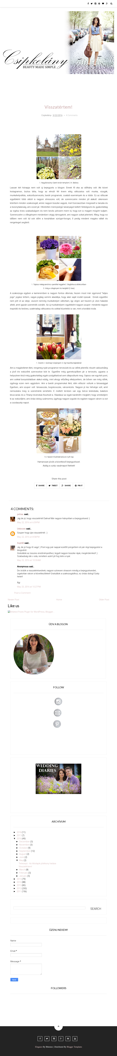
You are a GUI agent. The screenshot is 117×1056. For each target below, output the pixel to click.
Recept (83, 78)
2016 (19, 838)
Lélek (8, 78)
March (22, 869)
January (23, 876)
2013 (19, 885)
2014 (19, 882)
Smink (19, 78)
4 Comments (72, 115)
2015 (19, 879)
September (25, 851)
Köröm (41, 78)
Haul (72, 78)
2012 (19, 888)
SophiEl (20, 543)
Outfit (30, 78)
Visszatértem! (25, 866)
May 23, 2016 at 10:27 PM (29, 586)
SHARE (41, 486)
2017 (19, 835)
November (24, 844)
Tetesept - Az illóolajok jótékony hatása (37, 863)
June (22, 857)
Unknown (21, 528)
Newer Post (13, 599)
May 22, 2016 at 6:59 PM (28, 522)
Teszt (53, 78)
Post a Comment (22, 593)
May (21, 860)
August (23, 854)
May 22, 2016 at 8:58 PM (28, 537)
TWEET (54, 486)
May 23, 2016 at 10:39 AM (29, 560)
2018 (19, 832)
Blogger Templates (74, 1047)
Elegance (38, 1047)
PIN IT (79, 486)
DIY (62, 78)
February (23, 873)
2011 (19, 891)
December (24, 841)
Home (106, 78)
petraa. (20, 514)
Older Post (104, 599)
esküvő (9, 86)
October (23, 848)
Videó (95, 78)
